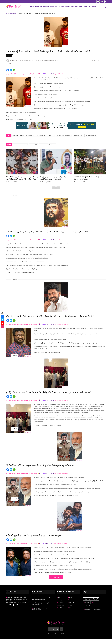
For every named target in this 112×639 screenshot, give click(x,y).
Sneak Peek (60, 605)
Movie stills (71, 602)
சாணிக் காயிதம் (88, 605)
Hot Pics (59, 607)
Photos (61, 7)
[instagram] (2, 326)
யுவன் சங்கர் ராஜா (43, 144)
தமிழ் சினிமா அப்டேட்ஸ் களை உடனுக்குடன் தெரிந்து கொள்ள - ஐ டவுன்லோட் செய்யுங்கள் (37, 74)
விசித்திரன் (86, 602)
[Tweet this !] (11, 70)
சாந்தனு (31, 144)
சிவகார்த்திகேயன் (97, 609)
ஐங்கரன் (94, 602)
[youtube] (2, 323)
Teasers (70, 600)
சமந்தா (96, 605)
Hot (80, 7)
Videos (67, 7)
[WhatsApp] (14, 70)
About (85, 7)
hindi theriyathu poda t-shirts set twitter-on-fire (23, 135)
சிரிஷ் (36, 144)
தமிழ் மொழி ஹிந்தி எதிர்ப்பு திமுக (64, 135)
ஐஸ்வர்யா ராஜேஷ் (17, 144)
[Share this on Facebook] (7, 70)
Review (70, 597)
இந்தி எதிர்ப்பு (52, 135)
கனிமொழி (25, 144)
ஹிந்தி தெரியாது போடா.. (90, 135)
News (37, 7)
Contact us (92, 7)
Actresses (60, 602)
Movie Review (44, 7)
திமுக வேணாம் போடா (78, 135)
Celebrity (59, 600)
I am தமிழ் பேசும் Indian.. (41, 135)
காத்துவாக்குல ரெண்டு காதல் (91, 599)
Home (32, 7)
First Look (74, 7)
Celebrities (53, 7)
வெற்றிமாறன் (52, 144)
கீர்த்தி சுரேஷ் (87, 609)
